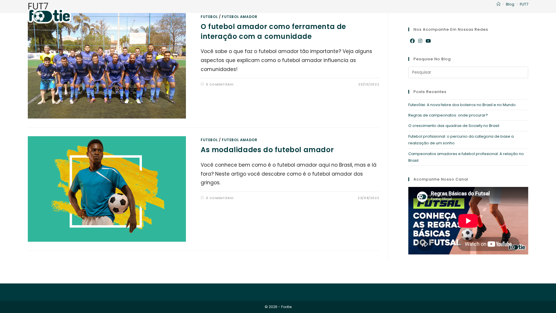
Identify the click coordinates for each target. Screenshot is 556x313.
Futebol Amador (239, 139)
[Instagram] (420, 41)
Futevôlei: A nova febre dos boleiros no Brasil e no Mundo (462, 105)
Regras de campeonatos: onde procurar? (448, 115)
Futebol (209, 139)
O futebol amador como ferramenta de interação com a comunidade (273, 31)
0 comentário (220, 84)
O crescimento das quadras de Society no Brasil (453, 125)
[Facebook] (412, 41)
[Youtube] (428, 41)
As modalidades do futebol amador (267, 149)
